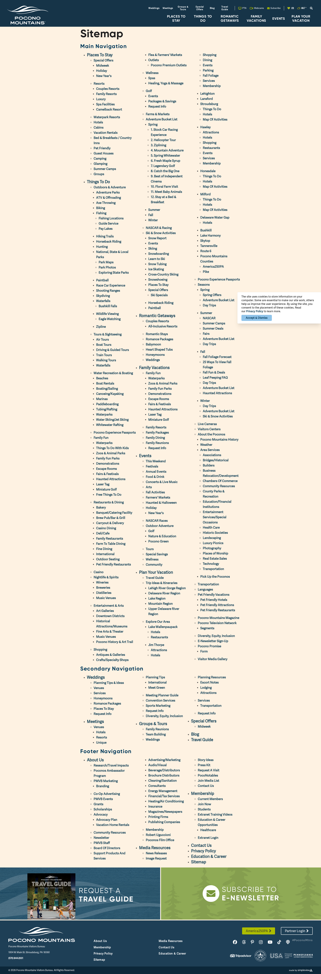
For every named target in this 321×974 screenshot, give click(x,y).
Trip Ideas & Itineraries (161, 583)
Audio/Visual (157, 765)
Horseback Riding (108, 241)
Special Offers (200, 8)
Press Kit (204, 765)
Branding (102, 786)
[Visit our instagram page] (261, 942)
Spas (151, 78)
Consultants (157, 786)
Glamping (100, 164)
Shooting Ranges (108, 290)
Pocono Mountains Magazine (218, 618)
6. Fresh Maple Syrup (165, 161)
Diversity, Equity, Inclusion (216, 636)
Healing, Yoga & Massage (165, 83)
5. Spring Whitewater (165, 155)
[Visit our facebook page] (235, 942)
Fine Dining (104, 549)
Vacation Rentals (106, 133)
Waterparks (104, 414)
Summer (154, 210)
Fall (150, 215)
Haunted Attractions (110, 479)
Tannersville (208, 246)
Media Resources (155, 847)
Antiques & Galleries (110, 655)
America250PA (213, 266)
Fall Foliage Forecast (217, 357)
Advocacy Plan (106, 820)
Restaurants (159, 637)
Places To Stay (176, 18)
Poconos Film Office (160, 840)
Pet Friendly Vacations (213, 595)
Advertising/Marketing (164, 760)
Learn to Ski (156, 259)
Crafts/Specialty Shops (112, 660)
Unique (101, 742)
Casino (98, 572)
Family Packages (157, 432)
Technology (211, 564)
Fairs (206, 334)
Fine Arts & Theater (109, 631)
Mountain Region (160, 604)
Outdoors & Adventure (110, 187)
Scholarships (103, 809)
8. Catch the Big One (165, 171)
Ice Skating (156, 269)
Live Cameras (207, 424)
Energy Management (162, 791)
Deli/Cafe (103, 533)
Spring (152, 124)
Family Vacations (256, 18)
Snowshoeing (157, 279)
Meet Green (156, 688)
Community (154, 564)
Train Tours (104, 355)
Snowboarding (158, 254)
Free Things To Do (108, 495)
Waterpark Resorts (107, 117)
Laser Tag (102, 484)
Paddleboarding (107, 404)
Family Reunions (157, 443)
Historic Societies (215, 533)
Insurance (155, 806)
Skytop (205, 241)
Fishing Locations (111, 218)
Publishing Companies (164, 822)
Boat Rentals (105, 383)
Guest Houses (104, 153)
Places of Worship (215, 553)
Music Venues (106, 598)
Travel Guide (224, 8)
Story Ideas (205, 760)
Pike (206, 272)
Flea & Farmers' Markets (165, 55)
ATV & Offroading (108, 198)
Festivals (152, 466)
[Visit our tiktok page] (279, 942)
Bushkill (206, 230)
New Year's (104, 76)
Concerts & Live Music (162, 482)
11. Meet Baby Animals (166, 192)
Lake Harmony (210, 235)
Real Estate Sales (215, 558)
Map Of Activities (215, 119)
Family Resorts (106, 94)
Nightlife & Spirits (106, 577)
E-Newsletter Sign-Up (213, 641)
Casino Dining (106, 528)
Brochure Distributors (163, 775)
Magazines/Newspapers (165, 812)
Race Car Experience (110, 285)
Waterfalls (103, 301)
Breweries (103, 588)
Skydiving (103, 296)
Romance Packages (159, 339)
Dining (207, 60)
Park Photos (107, 267)
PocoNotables (208, 775)
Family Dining (155, 438)
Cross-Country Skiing (163, 274)
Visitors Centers (209, 429)
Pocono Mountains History (219, 439)
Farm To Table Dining (110, 544)
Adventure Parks (108, 192)
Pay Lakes (106, 229)
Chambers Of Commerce (220, 481)
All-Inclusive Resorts (162, 326)
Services (209, 81)
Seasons (204, 284)
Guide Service (108, 223)
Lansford (206, 99)
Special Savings (157, 554)
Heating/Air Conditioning (166, 801)
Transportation (213, 569)
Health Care (211, 527)
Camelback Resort (109, 109)
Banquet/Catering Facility (114, 513)
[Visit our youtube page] (270, 942)
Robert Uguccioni (158, 835)
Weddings (153, 8)
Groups (99, 174)
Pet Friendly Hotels (213, 600)
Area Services (210, 450)
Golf (149, 91)
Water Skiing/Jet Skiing (112, 420)
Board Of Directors (107, 848)
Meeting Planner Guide (162, 695)
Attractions (159, 650)
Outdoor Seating (108, 559)
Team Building (156, 734)
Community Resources (219, 486)
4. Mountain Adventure (167, 150)
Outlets (153, 60)
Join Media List (208, 780)
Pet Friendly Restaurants (113, 564)
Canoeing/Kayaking (110, 394)
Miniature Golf (106, 489)
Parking (208, 70)
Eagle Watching (110, 319)
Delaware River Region (164, 593)
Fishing (101, 213)
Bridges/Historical (216, 460)
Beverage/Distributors (164, 770)
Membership (212, 86)
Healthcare (208, 830)
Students (204, 809)
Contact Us (206, 786)
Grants (98, 804)
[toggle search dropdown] (311, 8)
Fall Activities (155, 492)
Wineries (102, 582)
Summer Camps (105, 169)
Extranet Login (208, 838)
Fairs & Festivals (107, 474)
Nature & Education (162, 536)
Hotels (98, 122)
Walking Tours (106, 360)
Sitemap (198, 861)
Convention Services (160, 700)
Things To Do (203, 18)
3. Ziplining (158, 145)
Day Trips (209, 305)
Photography (212, 548)
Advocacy (101, 814)
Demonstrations (107, 463)
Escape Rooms (106, 469)
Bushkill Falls (108, 306)
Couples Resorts (107, 89)
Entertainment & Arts (109, 606)
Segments (207, 628)
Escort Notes (209, 682)
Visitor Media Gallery (212, 659)
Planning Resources (212, 677)
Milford (205, 194)
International (105, 554)
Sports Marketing (158, 706)
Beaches (102, 378)
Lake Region (157, 598)
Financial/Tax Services (164, 796)
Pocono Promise (209, 646)
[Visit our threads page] (244, 942)
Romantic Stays (157, 334)
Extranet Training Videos (215, 814)
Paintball (102, 280)
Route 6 (205, 251)
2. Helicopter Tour (163, 140)
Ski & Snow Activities (161, 233)
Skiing (152, 248)
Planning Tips (155, 677)
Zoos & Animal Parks (110, 453)
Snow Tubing (157, 264)
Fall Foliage (211, 75)
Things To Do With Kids (112, 448)
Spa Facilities (105, 104)
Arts (149, 487)
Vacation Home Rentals (112, 825)
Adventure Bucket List (161, 119)
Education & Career (209, 856)
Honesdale (208, 171)
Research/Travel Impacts (111, 765)
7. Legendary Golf (163, 166)
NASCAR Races (157, 521)
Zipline (101, 327)
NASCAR (209, 318)
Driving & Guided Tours (112, 350)
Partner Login (295, 931)
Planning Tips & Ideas (109, 683)
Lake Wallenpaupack (163, 627)
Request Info (157, 106)
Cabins (98, 127)
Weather (206, 445)
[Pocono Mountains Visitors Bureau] (27, 15)
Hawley (205, 127)
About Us (95, 759)
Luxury (101, 99)
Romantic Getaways (230, 18)
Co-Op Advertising (107, 794)
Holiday (101, 71)
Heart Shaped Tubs (159, 349)
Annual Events (156, 471)
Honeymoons (155, 355)
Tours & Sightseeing (108, 334)
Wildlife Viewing (107, 314)
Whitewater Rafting (109, 425)
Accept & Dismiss (257, 318)
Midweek (102, 65)
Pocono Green (158, 541)
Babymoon (153, 344)
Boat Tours (103, 345)
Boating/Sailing (107, 388)
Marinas (102, 399)
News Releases (156, 853)
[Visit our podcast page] (288, 942)
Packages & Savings (162, 101)
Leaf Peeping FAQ (215, 377)
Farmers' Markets (158, 497)
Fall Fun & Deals (214, 372)
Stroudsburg (209, 104)
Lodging (206, 688)
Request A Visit (208, 770)
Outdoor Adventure (160, 526)
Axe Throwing (106, 203)
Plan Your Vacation (301, 18)
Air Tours (102, 339)
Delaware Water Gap (214, 217)
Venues (99, 688)
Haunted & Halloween (161, 503)
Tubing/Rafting (106, 409)
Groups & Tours (183, 8)
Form (204, 651)
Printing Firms (158, 817)
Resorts (99, 83)
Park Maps (106, 262)
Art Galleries (105, 611)
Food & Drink (155, 477)
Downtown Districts (110, 616)
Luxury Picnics (213, 543)
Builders (209, 465)
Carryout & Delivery (110, 523)
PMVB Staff (102, 843)
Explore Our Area (158, 622)
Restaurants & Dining (109, 502)
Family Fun (101, 438)
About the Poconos (211, 434)
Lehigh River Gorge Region (167, 588)
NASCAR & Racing (159, 228)
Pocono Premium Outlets (169, 65)
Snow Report (157, 238)
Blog (212, 8)
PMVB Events (103, 799)
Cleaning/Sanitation (162, 780)
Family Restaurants (109, 538)
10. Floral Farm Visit (164, 186)
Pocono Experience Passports (115, 432)
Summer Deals (213, 328)
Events (278, 18)
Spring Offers (212, 295)
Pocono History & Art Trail (114, 642)
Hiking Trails (105, 236)
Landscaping (212, 538)
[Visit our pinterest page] (252, 942)
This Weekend (156, 461)
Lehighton (207, 93)
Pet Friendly (102, 148)
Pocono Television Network (217, 623)
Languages (205, 589)
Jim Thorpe (156, 645)
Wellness (152, 73)
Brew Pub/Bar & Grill (110, 518)
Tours (150, 549)
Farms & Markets (158, 114)
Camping (100, 158)
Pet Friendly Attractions (217, 605)
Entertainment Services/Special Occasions (214, 517)
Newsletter (101, 838)
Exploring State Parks (114, 272)
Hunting (102, 247)
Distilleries (103, 593)
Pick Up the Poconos (215, 576)
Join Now (204, 804)
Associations (212, 455)
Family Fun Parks (108, 458)
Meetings (168, 8)
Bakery (101, 507)
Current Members (210, 799)
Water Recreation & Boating (113, 373)
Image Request (156, 858)
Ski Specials (159, 295)
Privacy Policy (203, 850)
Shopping (100, 649)
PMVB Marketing (106, 781)
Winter (153, 220)
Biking (100, 208)
